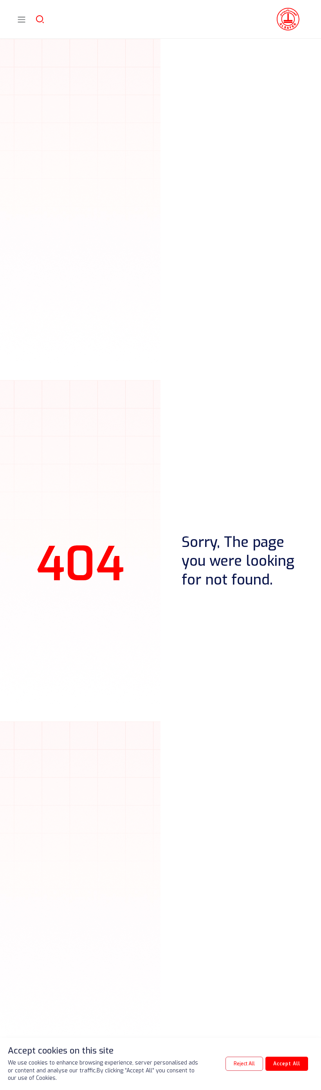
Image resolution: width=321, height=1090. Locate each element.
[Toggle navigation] (21, 19)
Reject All (244, 1064)
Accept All (286, 1064)
